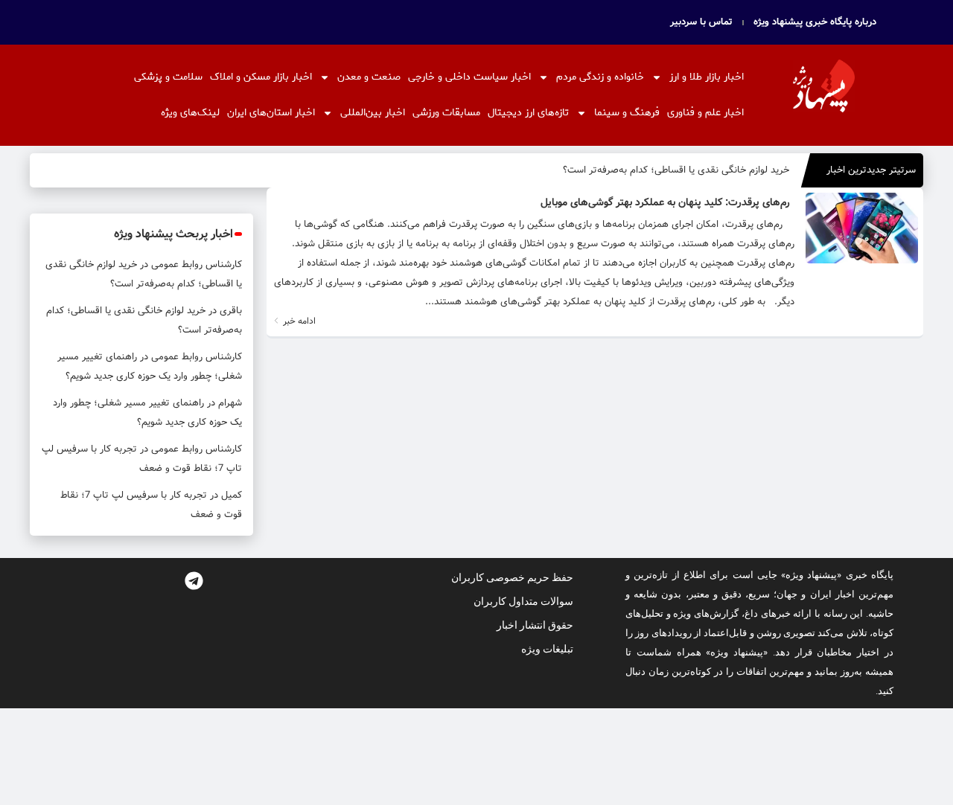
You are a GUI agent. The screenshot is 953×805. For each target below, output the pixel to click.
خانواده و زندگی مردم (600, 77)
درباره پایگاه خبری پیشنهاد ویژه (814, 22)
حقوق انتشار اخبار (535, 625)
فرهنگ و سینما (627, 112)
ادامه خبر (298, 321)
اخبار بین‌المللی (372, 112)
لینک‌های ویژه (190, 112)
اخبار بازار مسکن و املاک (261, 77)
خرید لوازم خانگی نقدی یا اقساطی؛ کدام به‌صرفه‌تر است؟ (676, 170)
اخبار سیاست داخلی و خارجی (469, 77)
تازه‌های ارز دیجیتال (528, 112)
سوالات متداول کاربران (523, 601)
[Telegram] (193, 580)
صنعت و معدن (369, 77)
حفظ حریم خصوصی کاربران (512, 577)
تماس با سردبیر (701, 22)
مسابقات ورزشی (446, 112)
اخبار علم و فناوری (705, 112)
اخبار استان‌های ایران (271, 112)
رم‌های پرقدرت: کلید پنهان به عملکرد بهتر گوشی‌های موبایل (665, 202)
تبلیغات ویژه (547, 649)
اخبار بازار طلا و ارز (706, 77)
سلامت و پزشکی (168, 77)
